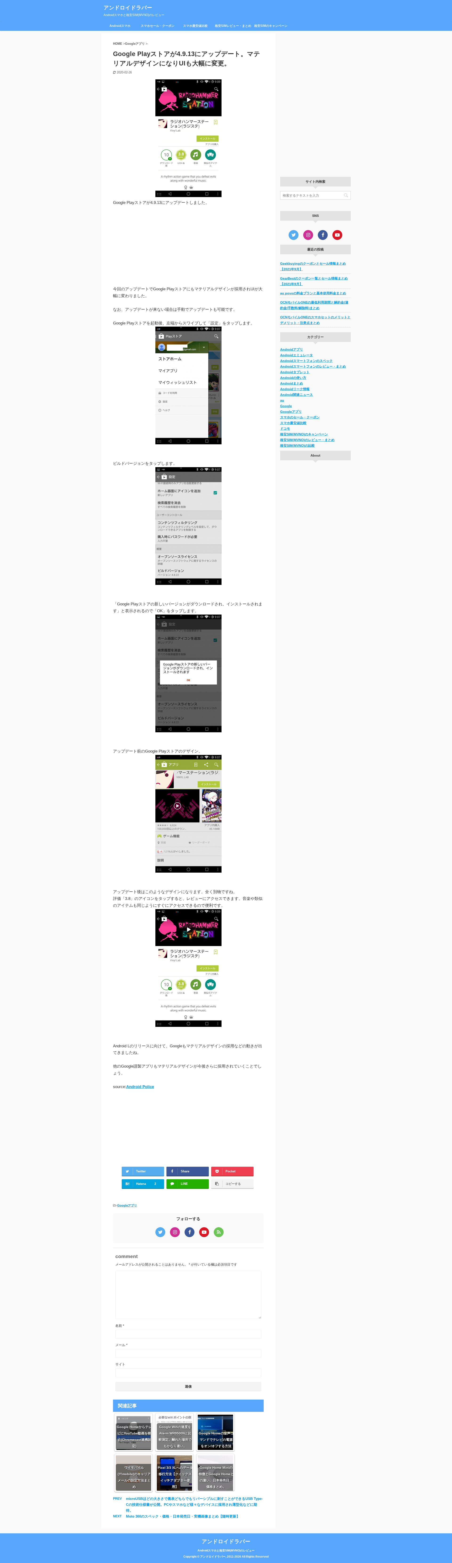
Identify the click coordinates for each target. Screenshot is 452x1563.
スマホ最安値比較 (195, 26)
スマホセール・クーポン (157, 26)
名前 (119, 1326)
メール (121, 1345)
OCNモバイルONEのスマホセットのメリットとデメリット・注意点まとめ (315, 320)
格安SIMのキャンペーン (270, 26)
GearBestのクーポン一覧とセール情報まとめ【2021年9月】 (314, 281)
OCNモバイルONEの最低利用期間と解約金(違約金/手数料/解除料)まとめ (314, 305)
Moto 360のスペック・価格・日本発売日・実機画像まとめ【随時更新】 (183, 1516)
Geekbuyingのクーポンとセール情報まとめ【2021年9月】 (313, 266)
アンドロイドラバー (128, 8)
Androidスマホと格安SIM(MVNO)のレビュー (226, 1550)
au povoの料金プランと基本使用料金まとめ (313, 293)
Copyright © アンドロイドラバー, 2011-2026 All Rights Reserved (226, 1556)
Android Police (140, 1087)
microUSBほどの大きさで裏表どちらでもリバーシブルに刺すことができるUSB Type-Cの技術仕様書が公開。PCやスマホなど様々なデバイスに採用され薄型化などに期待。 (194, 1504)
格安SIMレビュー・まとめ (233, 26)
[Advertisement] (188, 246)
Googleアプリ (127, 1205)
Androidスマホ (119, 26)
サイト (120, 1364)
